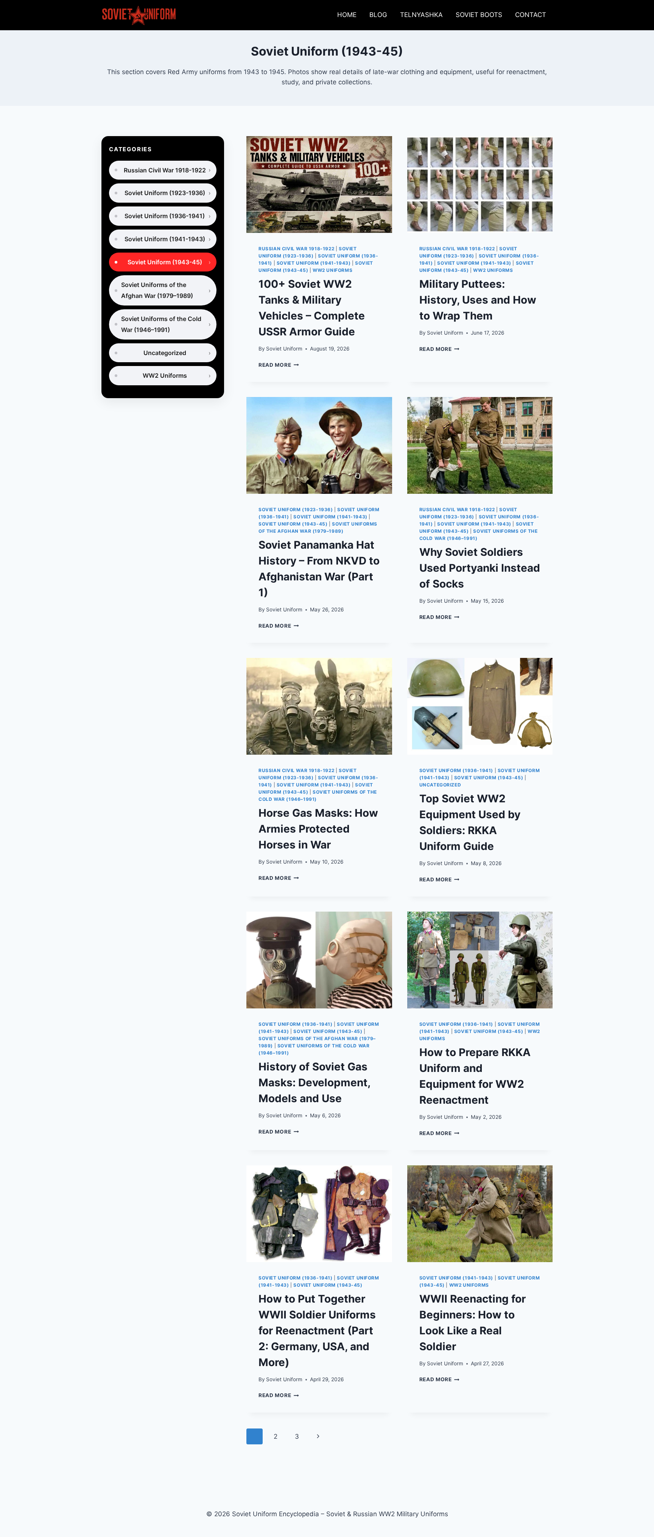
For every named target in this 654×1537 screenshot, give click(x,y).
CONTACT (530, 15)
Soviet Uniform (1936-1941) (456, 770)
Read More (278, 365)
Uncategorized (440, 785)
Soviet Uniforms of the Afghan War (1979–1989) (157, 290)
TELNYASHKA (421, 15)
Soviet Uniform (284, 349)
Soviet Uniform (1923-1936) (295, 509)
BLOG (378, 15)
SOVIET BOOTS (479, 15)
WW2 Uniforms (332, 270)
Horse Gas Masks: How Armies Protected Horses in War (318, 828)
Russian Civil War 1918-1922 (296, 248)
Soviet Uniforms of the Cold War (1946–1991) (161, 324)
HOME (347, 15)
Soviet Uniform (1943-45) (292, 524)
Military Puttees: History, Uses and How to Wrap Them (477, 300)
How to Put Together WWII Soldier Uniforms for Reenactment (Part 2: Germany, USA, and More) (317, 1330)
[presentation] (319, 184)
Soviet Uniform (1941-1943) (313, 263)
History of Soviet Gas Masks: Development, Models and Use (314, 1082)
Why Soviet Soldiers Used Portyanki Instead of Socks (479, 568)
